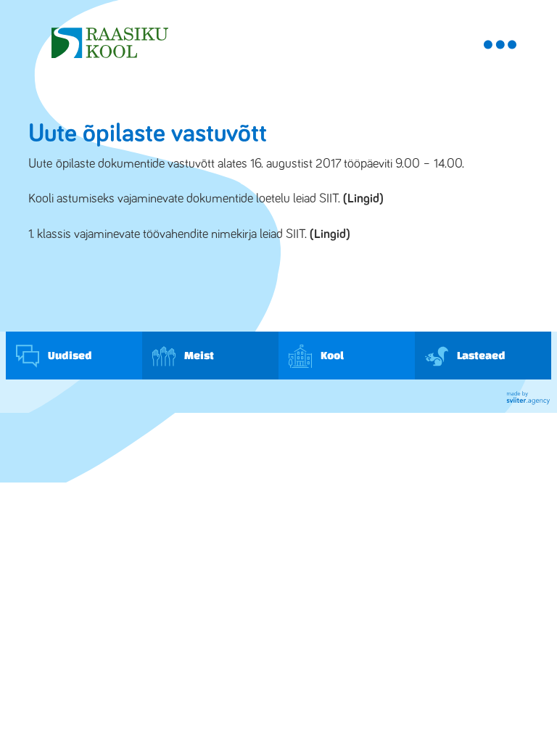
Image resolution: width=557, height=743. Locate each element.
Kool (331, 355)
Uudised (69, 355)
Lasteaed (480, 355)
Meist (198, 355)
